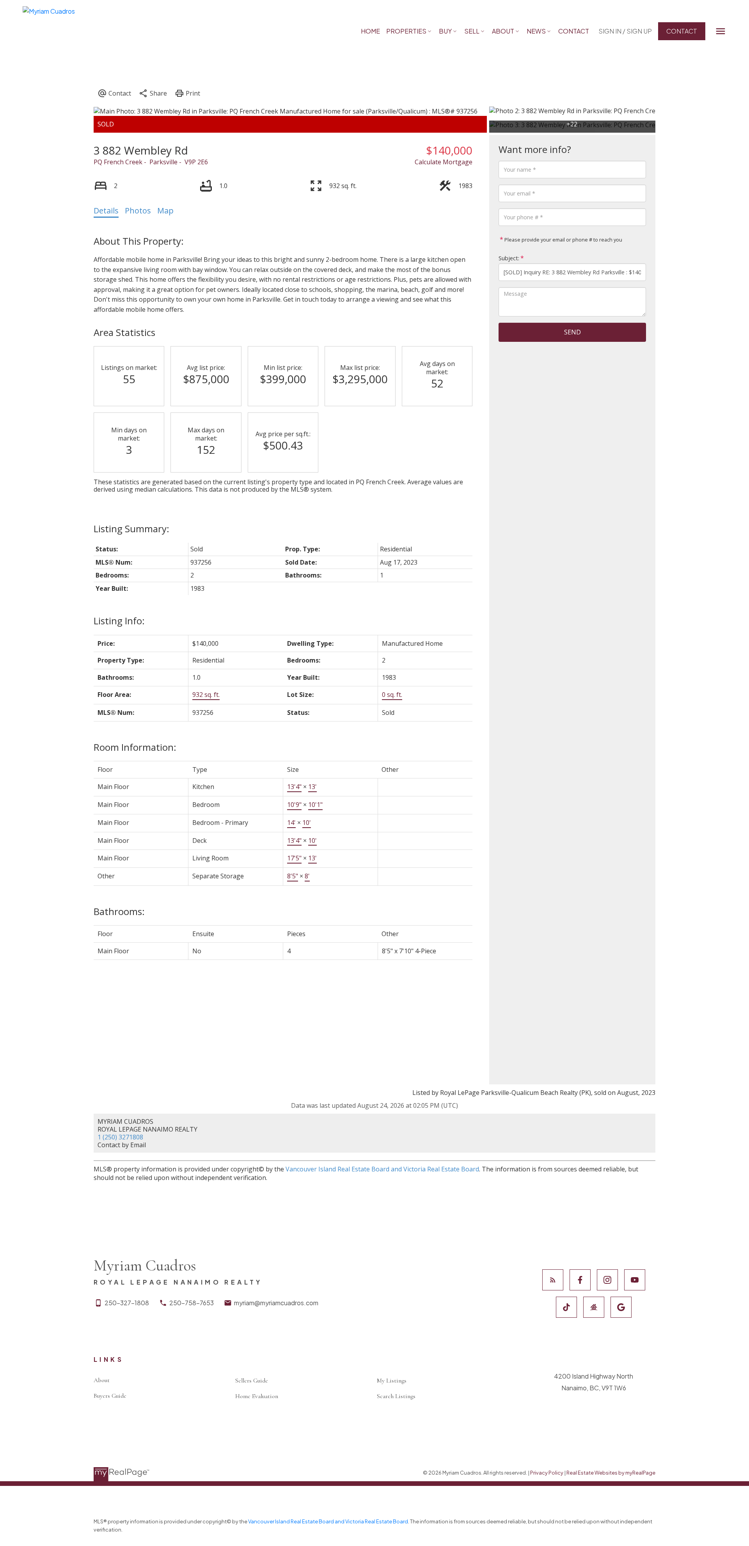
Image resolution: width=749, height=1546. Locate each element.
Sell (471, 31)
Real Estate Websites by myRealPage (610, 1473)
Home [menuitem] (370, 31)
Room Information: (135, 747)
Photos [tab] (138, 210)
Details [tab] (106, 210)
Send (572, 332)
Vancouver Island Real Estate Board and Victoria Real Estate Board (382, 1169)
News (536, 31)
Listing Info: (119, 620)
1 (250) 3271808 (120, 1137)
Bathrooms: (119, 911)
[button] (625, 31)
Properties (406, 31)
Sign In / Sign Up (625, 31)
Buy (445, 31)
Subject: (509, 258)
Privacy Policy (546, 1473)
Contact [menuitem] (573, 31)
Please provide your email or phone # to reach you (562, 239)
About (503, 31)
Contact (681, 31)
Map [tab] (165, 210)
